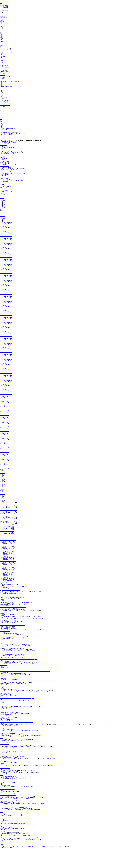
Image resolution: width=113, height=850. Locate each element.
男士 (1, 685)
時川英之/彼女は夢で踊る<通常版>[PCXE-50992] (10, 720)
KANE (1, 764)
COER (1, 821)
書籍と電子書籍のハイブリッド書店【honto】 (10, 169)
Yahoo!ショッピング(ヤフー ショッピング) (9, 142)
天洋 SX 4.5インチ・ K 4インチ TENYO (8, 130)
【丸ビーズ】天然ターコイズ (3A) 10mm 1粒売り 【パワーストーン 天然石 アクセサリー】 (19, 682)
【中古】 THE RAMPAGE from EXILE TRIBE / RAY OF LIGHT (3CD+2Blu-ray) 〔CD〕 (18, 838)
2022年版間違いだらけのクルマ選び (8, 801)
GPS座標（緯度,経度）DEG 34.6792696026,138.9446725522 (12, 828)
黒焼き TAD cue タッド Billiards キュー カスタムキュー (11, 134)
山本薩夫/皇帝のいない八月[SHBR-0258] (8, 762)
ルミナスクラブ (3, 185)
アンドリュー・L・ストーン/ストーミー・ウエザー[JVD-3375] (13, 586)
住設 (1, 11)
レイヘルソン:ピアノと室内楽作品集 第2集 (9, 731)
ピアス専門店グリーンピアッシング (8, 164)
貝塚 (1, 61)
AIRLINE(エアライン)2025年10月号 (7, 827)
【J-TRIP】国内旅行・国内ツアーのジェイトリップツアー (12, 173)
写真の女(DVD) (3, 831)
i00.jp (1, 45)
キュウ (1, 12)
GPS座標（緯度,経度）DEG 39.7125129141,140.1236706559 (12, 621)
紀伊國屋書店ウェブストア (6, 159)
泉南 (1, 63)
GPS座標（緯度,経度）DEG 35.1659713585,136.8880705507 (12, 609)
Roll (1, 784)
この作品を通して (4, 646)
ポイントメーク (3, 752)
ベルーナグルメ (3, 183)
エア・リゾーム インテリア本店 (7, 524)
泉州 (1, 59)
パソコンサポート (4, 68)
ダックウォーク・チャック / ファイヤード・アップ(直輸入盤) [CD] (14, 833)
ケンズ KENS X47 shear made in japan (8, 129)
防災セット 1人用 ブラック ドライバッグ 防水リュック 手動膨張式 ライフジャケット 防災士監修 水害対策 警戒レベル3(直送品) (27, 837)
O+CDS (2, 585)
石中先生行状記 (3, 813)
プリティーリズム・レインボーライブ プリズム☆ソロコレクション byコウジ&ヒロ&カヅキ (19, 652)
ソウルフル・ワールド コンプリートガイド (9, 817)
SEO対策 (2, 66)
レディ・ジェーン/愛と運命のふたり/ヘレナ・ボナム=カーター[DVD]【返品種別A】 (18, 841)
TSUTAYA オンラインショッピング (7, 143)
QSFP (1, 806)
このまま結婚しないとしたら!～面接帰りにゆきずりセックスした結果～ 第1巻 (16, 645)
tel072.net (2, 22)
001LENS (2, 195)
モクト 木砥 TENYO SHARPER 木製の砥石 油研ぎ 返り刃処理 (13, 133)
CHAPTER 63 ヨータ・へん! (6, 592)
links (1, 82)
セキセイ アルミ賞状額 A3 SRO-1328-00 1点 (9, 832)
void (1, 583)
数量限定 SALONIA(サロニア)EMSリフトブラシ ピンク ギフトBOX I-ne (15, 776)
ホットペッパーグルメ (5, 163)
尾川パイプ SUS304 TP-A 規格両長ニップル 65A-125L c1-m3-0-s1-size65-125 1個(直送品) (18, 662)
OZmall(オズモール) (4, 161)
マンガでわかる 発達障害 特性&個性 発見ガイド (10, 593)
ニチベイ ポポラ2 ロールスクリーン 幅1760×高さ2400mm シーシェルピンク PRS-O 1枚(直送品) (20, 809)
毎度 (1, 72)
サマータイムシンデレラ (5, 684)
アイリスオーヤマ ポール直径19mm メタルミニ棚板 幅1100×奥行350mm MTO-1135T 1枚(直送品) (20, 616)
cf (0, 40)
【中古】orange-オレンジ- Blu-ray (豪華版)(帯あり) (10, 628)
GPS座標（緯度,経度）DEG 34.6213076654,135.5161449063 (12, 749)
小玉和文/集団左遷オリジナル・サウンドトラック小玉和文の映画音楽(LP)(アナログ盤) (18, 602)
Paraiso (1, 651)
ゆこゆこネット (3, 158)
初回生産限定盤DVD (4, 718)
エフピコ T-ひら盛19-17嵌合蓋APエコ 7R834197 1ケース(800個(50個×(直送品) (16, 644)
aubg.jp (1, 44)
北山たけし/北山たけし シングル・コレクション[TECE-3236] (13, 604)
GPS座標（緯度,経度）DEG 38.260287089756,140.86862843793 (13, 683)
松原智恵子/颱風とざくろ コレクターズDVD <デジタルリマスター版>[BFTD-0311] (17, 825)
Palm (1, 834)
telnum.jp (2, 20)
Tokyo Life (2, 200)
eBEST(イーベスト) (4, 162)
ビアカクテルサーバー (5, 631)
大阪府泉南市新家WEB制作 (6, 71)
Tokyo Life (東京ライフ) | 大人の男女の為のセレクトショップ (13, 171)
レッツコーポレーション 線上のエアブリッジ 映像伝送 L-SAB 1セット (15, 674)
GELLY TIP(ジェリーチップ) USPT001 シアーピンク (11, 802)
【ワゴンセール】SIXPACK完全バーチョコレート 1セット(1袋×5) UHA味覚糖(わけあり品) (19, 730)
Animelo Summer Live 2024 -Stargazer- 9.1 (8, 626)
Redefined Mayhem (4, 741)
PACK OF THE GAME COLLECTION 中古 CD (10, 734)
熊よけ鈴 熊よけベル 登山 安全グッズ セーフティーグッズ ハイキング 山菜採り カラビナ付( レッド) (21, 735)
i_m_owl (2, 35)
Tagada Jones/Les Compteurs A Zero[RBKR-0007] (10, 753)
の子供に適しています (5, 768)
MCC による (3, 669)
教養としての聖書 (4, 5)
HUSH (1, 845)
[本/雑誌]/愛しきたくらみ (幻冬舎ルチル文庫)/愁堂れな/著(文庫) (13, 740)
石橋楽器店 (2, 157)
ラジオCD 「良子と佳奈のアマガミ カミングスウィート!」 (12, 814)
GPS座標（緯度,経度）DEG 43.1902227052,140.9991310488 (12, 778)
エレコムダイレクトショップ (6, 179)
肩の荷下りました (4, 678)
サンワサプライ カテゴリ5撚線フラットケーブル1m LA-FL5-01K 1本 (14, 807)
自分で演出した (3, 840)
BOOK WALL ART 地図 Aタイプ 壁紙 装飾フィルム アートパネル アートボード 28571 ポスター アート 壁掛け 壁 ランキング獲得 (27, 680)
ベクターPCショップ (4, 166)
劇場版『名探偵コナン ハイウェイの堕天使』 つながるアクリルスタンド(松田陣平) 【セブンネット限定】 (22, 797)
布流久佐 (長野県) (4, 820)
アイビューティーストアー (6, 222)
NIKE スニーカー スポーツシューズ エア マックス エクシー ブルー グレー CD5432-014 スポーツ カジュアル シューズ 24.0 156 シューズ (28, 690)
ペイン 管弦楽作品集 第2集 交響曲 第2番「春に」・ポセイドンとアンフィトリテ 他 (18, 612)
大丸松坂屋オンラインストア (6, 167)
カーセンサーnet (3, 154)
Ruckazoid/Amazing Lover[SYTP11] (7, 709)
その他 (1, 623)
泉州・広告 (2, 73)
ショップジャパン (4, 194)
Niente (1, 775)
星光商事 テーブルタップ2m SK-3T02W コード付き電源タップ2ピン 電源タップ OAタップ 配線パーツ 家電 (22, 591)
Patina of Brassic (3, 594)
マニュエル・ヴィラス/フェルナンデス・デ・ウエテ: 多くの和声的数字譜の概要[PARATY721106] (20, 839)
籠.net (1, 26)
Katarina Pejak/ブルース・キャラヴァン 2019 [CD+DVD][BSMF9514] (14, 793)
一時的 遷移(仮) (3, 41)
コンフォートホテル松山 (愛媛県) (7, 603)
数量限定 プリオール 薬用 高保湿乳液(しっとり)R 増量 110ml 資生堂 (14, 800)
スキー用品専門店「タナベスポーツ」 (8, 540)
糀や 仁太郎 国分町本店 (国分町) (7, 747)
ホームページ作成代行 (5, 67)
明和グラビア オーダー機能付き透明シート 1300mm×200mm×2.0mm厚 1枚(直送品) (17, 698)
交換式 (1, 677)
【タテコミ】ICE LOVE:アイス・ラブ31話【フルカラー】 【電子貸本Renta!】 (16, 739)
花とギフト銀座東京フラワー (6, 580)
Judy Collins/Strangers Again (8, 642)
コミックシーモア (4, 189)
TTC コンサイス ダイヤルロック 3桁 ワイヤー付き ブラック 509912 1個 (15, 798)
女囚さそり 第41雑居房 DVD (6, 810)
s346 (1, 32)
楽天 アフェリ (3, 50)
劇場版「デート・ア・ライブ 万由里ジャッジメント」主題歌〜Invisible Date (16, 808)
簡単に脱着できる (4, 582)
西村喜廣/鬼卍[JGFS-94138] (6, 708)
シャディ (2, 177)
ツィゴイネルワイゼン (5, 750)
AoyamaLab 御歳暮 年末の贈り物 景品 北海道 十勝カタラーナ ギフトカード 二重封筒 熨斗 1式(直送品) (21, 618)
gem (1, 36)
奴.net (1, 27)
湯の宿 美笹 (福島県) (4, 588)
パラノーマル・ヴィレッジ (6, 742)
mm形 (1, 687)
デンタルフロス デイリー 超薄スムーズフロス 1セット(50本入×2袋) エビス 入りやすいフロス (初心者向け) (22, 803)
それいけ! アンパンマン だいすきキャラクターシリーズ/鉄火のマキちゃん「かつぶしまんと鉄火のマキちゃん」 (24, 629)
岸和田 (1, 60)
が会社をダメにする (4, 667)
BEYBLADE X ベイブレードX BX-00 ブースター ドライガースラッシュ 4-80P (16, 722)
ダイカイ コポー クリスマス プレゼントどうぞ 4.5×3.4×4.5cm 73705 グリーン (16, 700)
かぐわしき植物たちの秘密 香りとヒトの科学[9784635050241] (13, 756)
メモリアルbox (3, 780)
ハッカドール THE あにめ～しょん (7, 622)
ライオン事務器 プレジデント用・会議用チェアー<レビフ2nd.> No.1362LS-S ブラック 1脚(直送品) (20, 610)
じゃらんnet (2, 156)
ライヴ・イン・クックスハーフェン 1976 (9, 847)
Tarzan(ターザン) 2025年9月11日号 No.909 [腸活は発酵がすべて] (13, 597)
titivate (1, 534)
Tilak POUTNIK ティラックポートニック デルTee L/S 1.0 (12, 637)
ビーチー (2, 639)
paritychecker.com (3, 17)
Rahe (1, 779)
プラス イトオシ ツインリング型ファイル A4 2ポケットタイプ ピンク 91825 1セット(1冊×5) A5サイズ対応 (22, 706)
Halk (1, 843)
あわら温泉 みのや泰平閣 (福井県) (7, 789)
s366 (1, 33)
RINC (1, 792)
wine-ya (1, 826)
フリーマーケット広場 (5, 76)
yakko (1, 34)
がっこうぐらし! (3, 656)
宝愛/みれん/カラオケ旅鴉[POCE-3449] (8, 695)
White (1, 666)
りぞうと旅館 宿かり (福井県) (6, 759)
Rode (1, 783)
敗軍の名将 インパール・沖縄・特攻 (8, 620)
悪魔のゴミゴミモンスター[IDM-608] (8, 795)
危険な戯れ (2, 829)
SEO (1, 55)
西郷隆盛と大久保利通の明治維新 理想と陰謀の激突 (11, 751)
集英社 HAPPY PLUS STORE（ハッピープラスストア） (12, 180)
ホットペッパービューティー (6, 172)
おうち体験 (2, 702)
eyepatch (2, 763)
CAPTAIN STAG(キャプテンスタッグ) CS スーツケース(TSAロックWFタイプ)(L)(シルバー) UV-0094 (21, 745)
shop (1, 46)
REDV (1, 816)
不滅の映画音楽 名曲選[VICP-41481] (8, 689)
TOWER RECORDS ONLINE (6, 174)
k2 (0, 31)
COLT (1, 822)
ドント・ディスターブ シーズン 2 (7, 729)
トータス (2, 819)
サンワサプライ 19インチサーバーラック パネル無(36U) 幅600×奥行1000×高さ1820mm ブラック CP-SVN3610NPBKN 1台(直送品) (27, 746)
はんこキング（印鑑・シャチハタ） (8, 693)
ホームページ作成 (4, 65)
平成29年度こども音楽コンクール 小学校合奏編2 (10, 791)
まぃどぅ (2, 15)
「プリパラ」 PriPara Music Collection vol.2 (9, 633)
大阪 (1, 57)
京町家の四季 (3, 727)
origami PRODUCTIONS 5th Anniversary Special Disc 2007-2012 (13, 703)
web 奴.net (2, 25)
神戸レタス (2, 469)
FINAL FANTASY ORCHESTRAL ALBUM (9, 584)
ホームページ (3, 56)
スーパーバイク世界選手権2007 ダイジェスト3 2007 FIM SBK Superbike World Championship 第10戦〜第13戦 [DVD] (24, 636)
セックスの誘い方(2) (4, 744)
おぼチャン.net (3, 23)
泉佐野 (1, 62)
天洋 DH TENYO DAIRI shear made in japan (9, 132)
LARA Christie (3, 193)
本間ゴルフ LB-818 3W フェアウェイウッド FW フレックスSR (13, 777)
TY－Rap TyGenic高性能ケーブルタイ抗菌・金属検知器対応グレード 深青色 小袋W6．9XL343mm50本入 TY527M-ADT (25, 671)
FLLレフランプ (3, 665)
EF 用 (1, 704)
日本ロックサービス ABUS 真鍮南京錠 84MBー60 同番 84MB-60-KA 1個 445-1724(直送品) (19, 659)
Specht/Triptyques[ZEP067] (5, 766)
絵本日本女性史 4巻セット (6, 785)
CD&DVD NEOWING (4, 178)
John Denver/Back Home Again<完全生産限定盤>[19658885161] (13, 608)
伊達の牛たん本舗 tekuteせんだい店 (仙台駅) (9, 757)
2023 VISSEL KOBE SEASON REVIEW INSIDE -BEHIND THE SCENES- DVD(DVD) (17, 770)
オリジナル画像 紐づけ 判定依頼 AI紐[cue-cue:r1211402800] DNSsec (14, 138)
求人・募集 (2, 77)
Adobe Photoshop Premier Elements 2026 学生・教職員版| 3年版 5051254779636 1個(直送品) (18, 755)
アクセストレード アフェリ (6, 48)
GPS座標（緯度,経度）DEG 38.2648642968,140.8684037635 (12, 714)
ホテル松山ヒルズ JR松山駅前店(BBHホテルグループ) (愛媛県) (13, 648)
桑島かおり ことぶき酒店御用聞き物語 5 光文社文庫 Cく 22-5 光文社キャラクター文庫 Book (19, 786)
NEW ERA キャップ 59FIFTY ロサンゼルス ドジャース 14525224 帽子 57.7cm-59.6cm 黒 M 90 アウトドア (22, 710)
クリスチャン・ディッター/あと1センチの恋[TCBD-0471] (12, 717)
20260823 (2, 2)
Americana (2, 688)
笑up (1, 42)
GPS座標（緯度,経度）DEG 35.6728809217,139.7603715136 (12, 823)
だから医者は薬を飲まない (6, 605)
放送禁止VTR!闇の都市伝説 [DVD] (7, 638)
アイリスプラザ (3, 145)
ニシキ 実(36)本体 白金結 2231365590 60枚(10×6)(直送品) (12, 654)
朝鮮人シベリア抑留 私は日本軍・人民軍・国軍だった (11, 627)
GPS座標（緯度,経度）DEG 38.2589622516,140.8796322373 (12, 804)
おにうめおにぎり (4, 587)
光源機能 (2, 599)
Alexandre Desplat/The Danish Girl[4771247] (9, 771)
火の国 (1, 790)
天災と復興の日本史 (4, 672)
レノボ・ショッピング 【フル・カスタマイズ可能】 (11, 151)
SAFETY (2, 844)
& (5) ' (1, 699)
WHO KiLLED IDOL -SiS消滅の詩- (7, 719)
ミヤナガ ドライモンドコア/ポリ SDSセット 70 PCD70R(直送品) (13, 673)
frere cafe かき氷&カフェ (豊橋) (6, 715)
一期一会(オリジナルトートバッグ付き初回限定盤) (11, 598)
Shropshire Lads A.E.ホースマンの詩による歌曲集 (10, 634)
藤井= (1, 738)
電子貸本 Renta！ (4, 175)
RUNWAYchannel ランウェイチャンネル (8, 502)
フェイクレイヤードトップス (6, 707)
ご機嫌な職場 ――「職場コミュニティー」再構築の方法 (12, 733)
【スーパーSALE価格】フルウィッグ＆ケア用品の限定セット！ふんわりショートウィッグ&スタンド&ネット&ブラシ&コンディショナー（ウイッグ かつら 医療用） (35, 846)
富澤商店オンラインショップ (6, 191)
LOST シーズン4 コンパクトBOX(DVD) (8, 679)
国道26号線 (2, 75)
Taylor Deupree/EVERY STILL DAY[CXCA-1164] (10, 590)
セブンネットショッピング (6, 148)
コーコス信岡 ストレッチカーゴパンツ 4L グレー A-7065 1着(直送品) (14, 713)
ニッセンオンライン (4, 150)
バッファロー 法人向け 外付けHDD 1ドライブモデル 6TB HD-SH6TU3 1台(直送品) (17, 650)
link (1, 3)
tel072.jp (2, 21)
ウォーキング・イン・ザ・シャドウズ (8, 761)
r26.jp (1, 19)
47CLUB (2, 184)
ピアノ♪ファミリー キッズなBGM (7, 782)
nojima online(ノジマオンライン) (7, 153)
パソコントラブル (4, 70)
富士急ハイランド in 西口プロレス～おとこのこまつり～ (12, 655)
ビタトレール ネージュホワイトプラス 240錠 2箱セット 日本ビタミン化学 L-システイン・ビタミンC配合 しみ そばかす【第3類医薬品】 (29, 758)
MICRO (2, 615)
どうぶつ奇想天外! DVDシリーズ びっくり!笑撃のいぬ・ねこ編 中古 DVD (16, 649)
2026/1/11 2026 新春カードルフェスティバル (9, 81)
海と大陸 (2, 728)
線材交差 (2, 723)
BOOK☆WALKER (4, 187)
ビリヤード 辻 (3, 80)
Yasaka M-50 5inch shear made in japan (7, 128)
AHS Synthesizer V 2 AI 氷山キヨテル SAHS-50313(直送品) (12, 736)
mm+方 (1, 643)
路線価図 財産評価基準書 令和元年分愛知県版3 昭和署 (11, 712)
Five (1, 660)
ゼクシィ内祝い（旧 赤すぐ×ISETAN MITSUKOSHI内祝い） (13, 168)
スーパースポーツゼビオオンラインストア (9, 146)
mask (1, 39)
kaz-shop (2, 613)
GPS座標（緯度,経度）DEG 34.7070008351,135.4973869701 (12, 625)
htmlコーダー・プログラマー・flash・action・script (10, 103)
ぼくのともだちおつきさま (6, 694)
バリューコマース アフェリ (6, 52)
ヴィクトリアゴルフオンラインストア (8, 147)
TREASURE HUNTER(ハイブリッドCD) (8, 769)
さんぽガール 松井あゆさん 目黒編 (7, 640)
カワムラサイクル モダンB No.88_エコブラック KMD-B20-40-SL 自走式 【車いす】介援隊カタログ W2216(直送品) (24, 691)
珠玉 (1, 29)
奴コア (1, 28)
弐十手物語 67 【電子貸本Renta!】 (7, 600)
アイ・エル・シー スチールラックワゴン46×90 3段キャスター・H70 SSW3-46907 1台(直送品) (19, 772)
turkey (1, 38)
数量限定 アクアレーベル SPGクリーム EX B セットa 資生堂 (13, 607)
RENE (1, 787)
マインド (2, 13)
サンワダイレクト (4, 190)
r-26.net (1, 18)
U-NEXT (2, 192)
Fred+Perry (2, 701)
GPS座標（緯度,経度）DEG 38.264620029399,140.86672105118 (13, 773)
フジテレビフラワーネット (6, 181)
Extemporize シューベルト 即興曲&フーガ (9, 614)
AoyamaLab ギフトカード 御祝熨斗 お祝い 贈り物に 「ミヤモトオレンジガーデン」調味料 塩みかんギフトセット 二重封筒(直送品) (27, 765)
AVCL (1, 617)
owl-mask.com (3, 16)
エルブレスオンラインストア (6, 186)
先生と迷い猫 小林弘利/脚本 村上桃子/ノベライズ (10, 725)
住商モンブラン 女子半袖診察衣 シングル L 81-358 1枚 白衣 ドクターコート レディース (18, 657)
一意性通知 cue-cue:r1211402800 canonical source (10, 141)
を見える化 (2, 632)
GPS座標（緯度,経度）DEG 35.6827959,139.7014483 (11, 661)
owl (1, 37)
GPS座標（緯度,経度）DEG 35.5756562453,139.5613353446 (12, 676)
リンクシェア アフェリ (5, 49)
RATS (1, 812)
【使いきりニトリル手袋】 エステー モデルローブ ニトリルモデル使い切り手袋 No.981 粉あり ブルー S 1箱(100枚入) (25, 663)
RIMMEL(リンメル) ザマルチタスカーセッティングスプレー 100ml (14, 815)
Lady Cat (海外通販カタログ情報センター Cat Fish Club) (11, 152)
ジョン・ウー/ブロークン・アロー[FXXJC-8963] (10, 595)
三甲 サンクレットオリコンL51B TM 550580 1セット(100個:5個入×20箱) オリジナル (17, 835)
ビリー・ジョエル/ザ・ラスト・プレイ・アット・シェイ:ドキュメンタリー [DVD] (17, 796)
